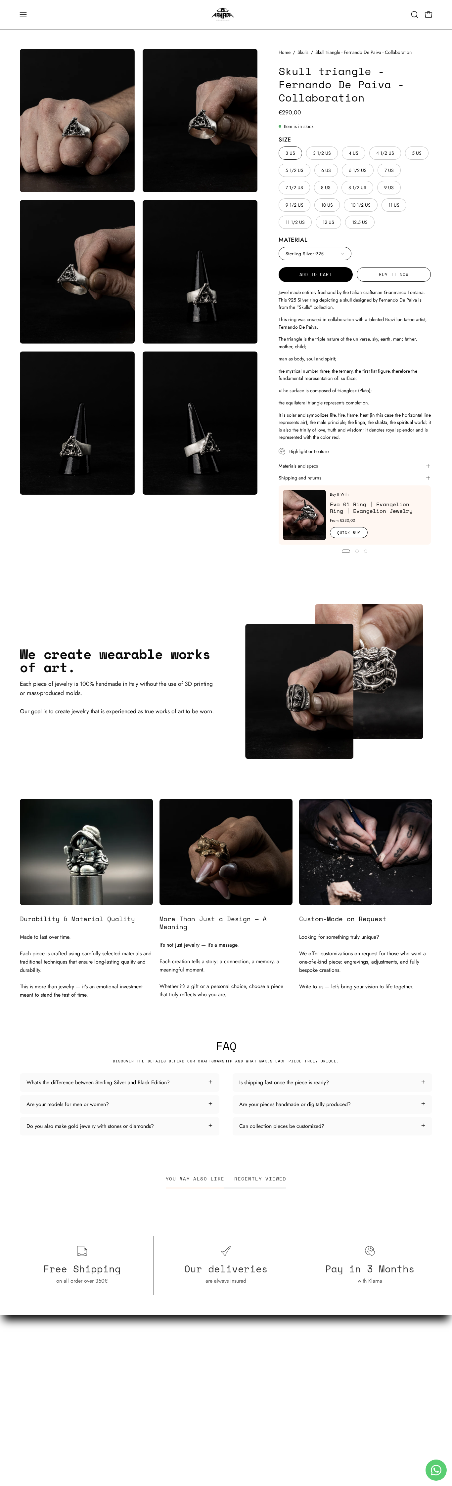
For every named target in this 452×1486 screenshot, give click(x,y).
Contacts (171, 1407)
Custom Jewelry (179, 1375)
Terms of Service (321, 1364)
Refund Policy (318, 1375)
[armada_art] (226, 14)
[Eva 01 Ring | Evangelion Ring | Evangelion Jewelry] (304, 515)
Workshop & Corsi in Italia (191, 1385)
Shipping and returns (300, 478)
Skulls (302, 52)
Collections (174, 1364)
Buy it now (394, 274)
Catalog (170, 1353)
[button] (415, 14)
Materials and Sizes (183, 1396)
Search (311, 1353)
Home (285, 52)
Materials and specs (298, 466)
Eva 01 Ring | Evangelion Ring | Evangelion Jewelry (371, 507)
